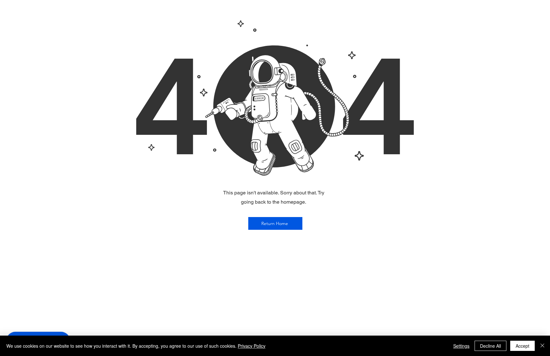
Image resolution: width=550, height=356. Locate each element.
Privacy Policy (251, 346)
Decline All (490, 346)
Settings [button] (461, 346)
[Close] (542, 346)
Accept (522, 346)
